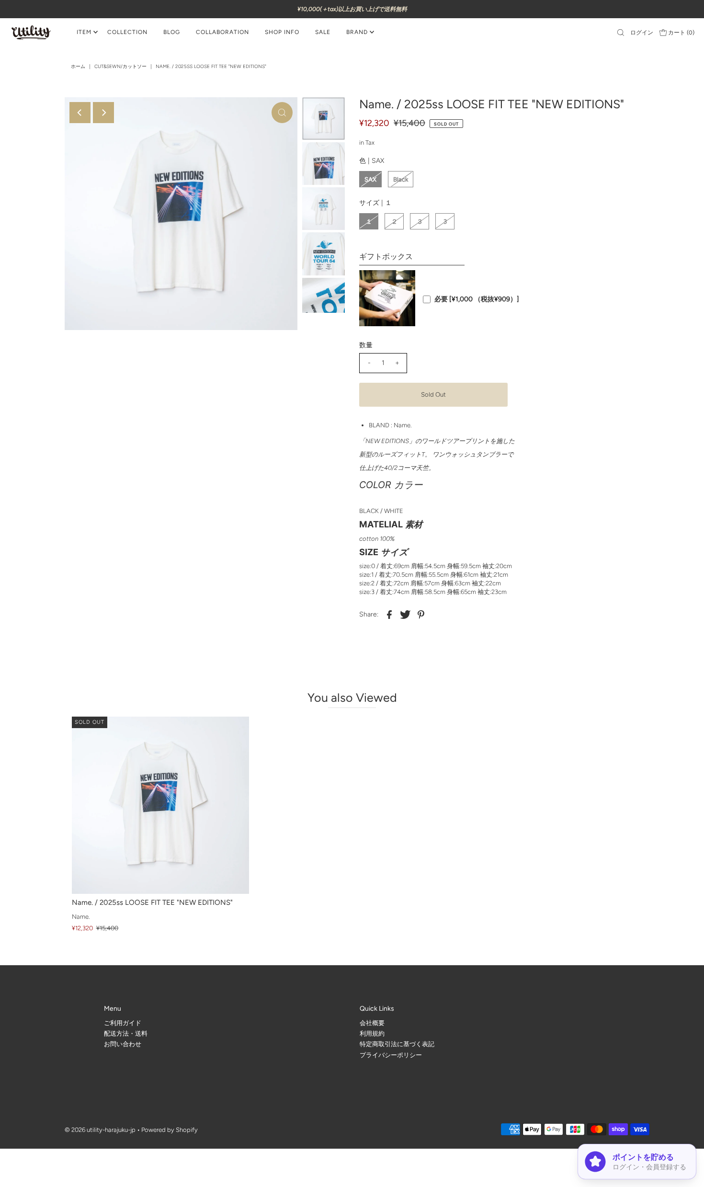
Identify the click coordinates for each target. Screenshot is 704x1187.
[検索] (620, 33)
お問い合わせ (122, 1044)
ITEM (84, 32)
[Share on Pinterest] (421, 614)
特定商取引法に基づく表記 (397, 1044)
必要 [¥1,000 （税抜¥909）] (476, 299)
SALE (322, 32)
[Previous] (80, 112)
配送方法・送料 (126, 1033)
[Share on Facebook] (389, 614)
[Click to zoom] (282, 112)
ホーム (78, 66)
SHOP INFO (282, 32)
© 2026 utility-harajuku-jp (100, 1130)
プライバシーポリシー (391, 1055)
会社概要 (372, 1023)
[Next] (103, 112)
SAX (370, 179)
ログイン (641, 32)
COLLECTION (127, 32)
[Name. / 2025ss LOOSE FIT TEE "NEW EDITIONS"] (160, 805)
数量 (366, 345)
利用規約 (372, 1033)
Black (400, 179)
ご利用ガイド (122, 1023)
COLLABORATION (222, 32)
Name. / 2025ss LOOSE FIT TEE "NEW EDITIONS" (152, 902)
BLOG (171, 32)
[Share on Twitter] (405, 614)
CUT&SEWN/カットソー (120, 66)
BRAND (357, 32)
